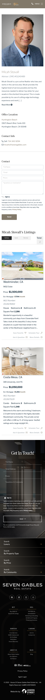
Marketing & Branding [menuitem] (31, 616)
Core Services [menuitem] (13, 633)
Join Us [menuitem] (31, 633)
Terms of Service (7, 527)
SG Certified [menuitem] (13, 637)
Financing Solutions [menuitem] (31, 620)
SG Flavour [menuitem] (13, 658)
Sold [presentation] (16, 238)
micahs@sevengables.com (15, 145)
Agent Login (22, 677)
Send (21, 519)
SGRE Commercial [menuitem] (13, 635)
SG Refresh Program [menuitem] (31, 618)
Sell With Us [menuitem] (31, 611)
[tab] (7, 238)
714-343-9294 (14, 141)
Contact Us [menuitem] (31, 635)
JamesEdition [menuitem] (31, 613)
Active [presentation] (6, 238)
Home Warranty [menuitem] (13, 641)
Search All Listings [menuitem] (13, 613)
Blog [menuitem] (31, 654)
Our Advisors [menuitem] (13, 656)
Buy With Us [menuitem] (13, 611)
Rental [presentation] (25, 238)
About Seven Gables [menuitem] (13, 654)
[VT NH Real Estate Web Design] (28, 692)
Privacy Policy (16, 209)
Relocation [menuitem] (13, 639)
